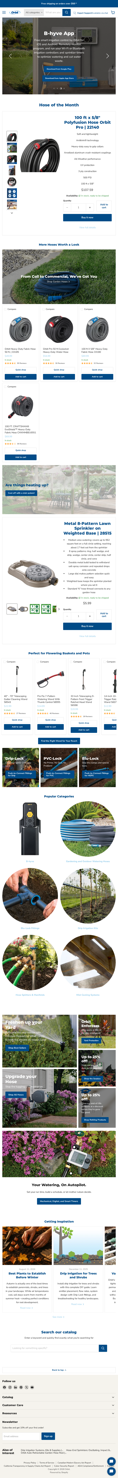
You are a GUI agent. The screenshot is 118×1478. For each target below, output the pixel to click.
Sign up (48, 1436)
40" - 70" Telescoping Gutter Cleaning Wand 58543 (15, 699)
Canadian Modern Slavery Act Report (74, 1462)
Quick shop (21, 369)
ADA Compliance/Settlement (91, 1466)
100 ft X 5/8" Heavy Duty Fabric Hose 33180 (94, 350)
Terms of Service (46, 1462)
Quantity (67, 201)
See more (58, 1316)
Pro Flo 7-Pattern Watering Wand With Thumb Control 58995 (48, 699)
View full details (87, 227)
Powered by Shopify (59, 1472)
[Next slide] (11, 212)
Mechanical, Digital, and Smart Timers (59, 1201)
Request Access (30, 71)
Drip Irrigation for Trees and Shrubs (78, 1275)
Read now (25, 1307)
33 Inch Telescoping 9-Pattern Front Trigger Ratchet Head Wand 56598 (82, 701)
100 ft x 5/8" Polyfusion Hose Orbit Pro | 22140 (87, 122)
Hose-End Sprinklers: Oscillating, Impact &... (88, 1450)
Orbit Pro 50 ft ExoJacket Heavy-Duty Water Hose (56, 350)
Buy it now (87, 217)
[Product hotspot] (74, 1147)
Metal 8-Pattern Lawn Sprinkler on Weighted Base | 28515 (87, 528)
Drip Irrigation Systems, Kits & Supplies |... (42, 1450)
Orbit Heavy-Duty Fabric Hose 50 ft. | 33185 (20, 350)
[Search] (66, 12)
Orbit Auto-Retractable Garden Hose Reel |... (43, 1452)
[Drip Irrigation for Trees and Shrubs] (78, 1246)
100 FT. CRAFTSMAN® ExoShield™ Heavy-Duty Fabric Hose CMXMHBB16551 (20, 429)
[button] (11, 56)
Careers (110, 1466)
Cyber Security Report (64, 1466)
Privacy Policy (30, 1462)
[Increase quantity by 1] (90, 207)
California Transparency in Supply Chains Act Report (27, 1466)
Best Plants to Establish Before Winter (27, 1275)
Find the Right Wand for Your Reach (59, 740)
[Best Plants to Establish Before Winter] (27, 1246)
